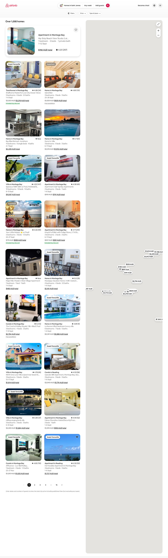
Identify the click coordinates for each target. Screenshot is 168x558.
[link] (24, 485)
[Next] (62, 485)
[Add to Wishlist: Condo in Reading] (77, 346)
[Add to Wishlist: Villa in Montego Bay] (38, 158)
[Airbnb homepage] (11, 5)
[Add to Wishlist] (75, 29)
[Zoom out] (158, 35)
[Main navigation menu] (160, 5)
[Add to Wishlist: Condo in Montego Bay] (38, 297)
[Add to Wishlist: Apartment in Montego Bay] (77, 158)
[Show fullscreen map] (158, 24)
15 (56, 485)
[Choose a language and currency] (154, 5)
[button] (45, 50)
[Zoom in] (158, 30)
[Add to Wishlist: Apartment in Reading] (77, 437)
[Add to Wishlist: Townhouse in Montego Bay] (38, 64)
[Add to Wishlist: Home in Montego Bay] (77, 64)
